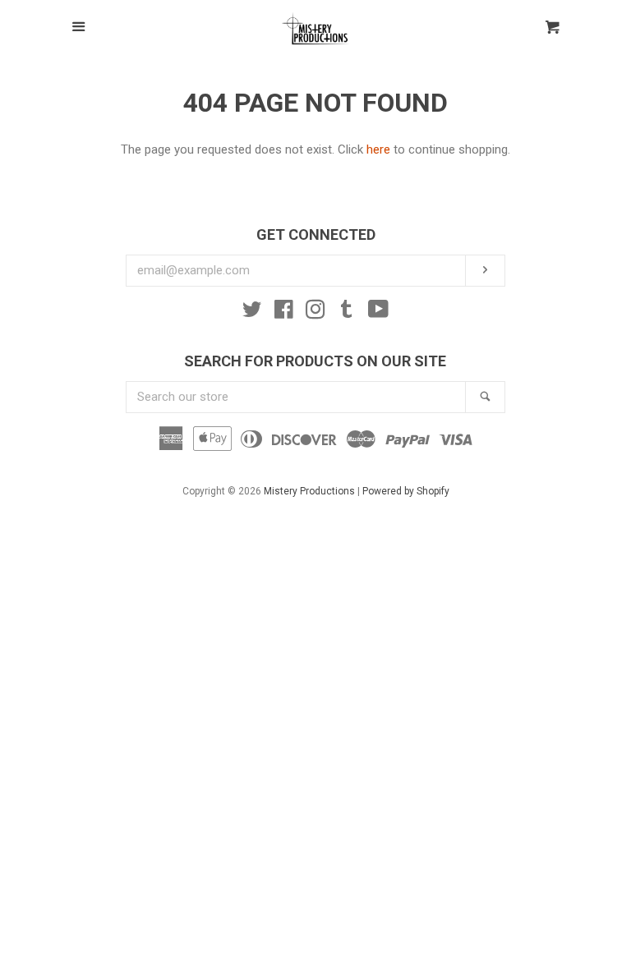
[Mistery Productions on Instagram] (315, 313)
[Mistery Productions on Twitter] (252, 313)
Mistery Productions (309, 491)
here (378, 149)
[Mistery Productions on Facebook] (284, 313)
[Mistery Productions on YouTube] (378, 313)
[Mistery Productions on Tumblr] (347, 313)
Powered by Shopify (405, 491)
